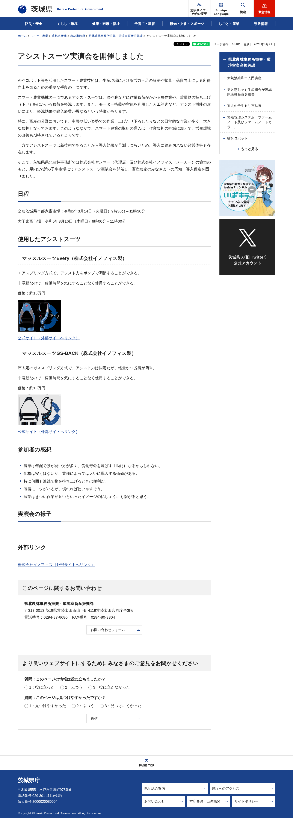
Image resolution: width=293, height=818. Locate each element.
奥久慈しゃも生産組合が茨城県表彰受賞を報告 (249, 92)
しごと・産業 (39, 36)
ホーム (22, 36)
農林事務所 (77, 36)
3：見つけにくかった (123, 706)
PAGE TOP (146, 765)
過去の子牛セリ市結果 (244, 106)
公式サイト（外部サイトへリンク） (49, 338)
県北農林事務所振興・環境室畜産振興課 (116, 36)
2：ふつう (74, 687)
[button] (221, 8)
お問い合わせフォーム (108, 630)
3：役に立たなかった (111, 687)
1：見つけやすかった (47, 706)
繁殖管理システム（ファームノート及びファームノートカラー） (249, 122)
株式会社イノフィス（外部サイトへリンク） (56, 565)
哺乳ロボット (237, 138)
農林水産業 (59, 36)
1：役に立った (41, 687)
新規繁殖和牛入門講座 (244, 78)
